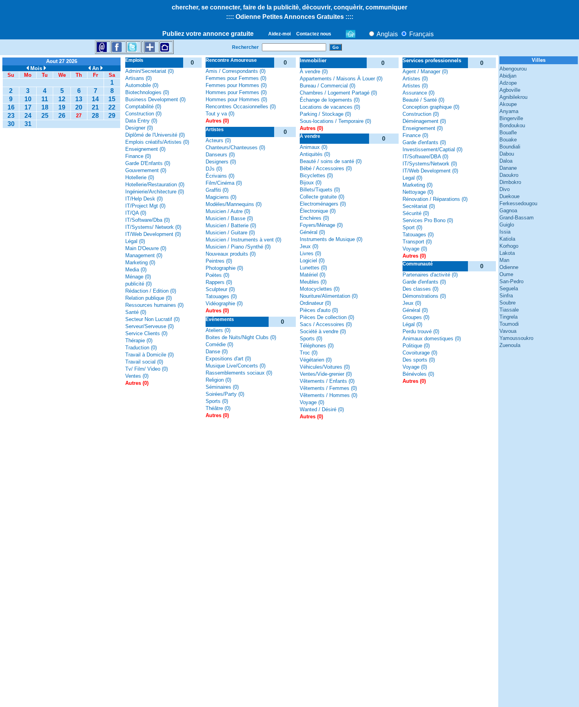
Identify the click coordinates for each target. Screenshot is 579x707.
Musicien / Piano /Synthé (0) (238, 247)
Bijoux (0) (310, 183)
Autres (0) (136, 383)
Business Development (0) (155, 99)
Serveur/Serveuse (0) (149, 326)
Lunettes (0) (313, 268)
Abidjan (507, 76)
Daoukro (508, 175)
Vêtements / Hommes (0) (328, 395)
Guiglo (506, 225)
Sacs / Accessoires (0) (326, 324)
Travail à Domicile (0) (149, 355)
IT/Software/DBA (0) (425, 157)
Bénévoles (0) (418, 374)
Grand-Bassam (516, 218)
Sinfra (506, 296)
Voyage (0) (312, 402)
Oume (506, 274)
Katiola (507, 239)
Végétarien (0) (316, 360)
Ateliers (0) (218, 330)
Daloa (505, 161)
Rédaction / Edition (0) (150, 291)
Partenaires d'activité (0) (430, 275)
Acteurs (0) (218, 140)
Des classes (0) (420, 289)
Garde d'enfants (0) (424, 142)
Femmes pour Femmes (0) (236, 78)
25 (44, 115)
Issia (504, 232)
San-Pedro (511, 281)
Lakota (507, 253)
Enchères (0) (314, 218)
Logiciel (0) (312, 261)
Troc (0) (308, 353)
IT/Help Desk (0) (144, 199)
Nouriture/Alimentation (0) (329, 296)
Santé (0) (135, 312)
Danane (508, 168)
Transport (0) (417, 242)
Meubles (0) (313, 282)
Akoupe (508, 104)
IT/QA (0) (135, 213)
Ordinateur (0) (315, 303)
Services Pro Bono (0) (428, 220)
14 (95, 99)
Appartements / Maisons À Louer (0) (341, 79)
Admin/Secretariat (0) (149, 71)
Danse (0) (217, 351)
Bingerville (511, 118)
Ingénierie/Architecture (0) (154, 192)
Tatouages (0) (221, 296)
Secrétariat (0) (419, 206)
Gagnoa (508, 210)
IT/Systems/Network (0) (430, 164)
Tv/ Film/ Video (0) (146, 369)
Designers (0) (221, 162)
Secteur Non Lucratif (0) (152, 319)
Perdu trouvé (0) (421, 331)
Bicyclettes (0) (316, 175)
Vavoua (507, 331)
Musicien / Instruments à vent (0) (243, 240)
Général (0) (312, 232)
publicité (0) (138, 284)
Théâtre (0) (218, 408)
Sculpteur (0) (220, 289)
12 (61, 99)
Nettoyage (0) (418, 192)
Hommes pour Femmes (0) (236, 92)
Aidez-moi (279, 34)
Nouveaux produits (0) (231, 254)
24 (28, 115)
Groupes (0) (416, 317)
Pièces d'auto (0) (319, 310)
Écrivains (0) (220, 176)
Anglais (386, 34)
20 (78, 107)
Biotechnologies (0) (147, 92)
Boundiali (509, 147)
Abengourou (513, 69)
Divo (504, 189)
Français (421, 34)
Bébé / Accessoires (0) (326, 168)
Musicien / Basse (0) (229, 218)
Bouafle (508, 132)
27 (79, 116)
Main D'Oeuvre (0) (145, 248)
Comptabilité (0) (143, 106)
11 (44, 99)
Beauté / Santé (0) (423, 100)
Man (504, 260)
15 (111, 99)
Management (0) (143, 255)
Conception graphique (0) (431, 107)
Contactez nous (313, 34)
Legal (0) (412, 178)
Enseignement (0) (145, 149)
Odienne (508, 267)
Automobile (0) (141, 85)
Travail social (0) (144, 362)
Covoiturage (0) (420, 353)
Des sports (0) (419, 360)
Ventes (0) (136, 376)
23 (11, 115)
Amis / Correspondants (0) (235, 71)
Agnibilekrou (513, 97)
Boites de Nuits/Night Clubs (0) (241, 337)
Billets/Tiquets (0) (320, 190)
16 (11, 107)
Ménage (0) (138, 277)
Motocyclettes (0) (320, 289)
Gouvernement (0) (145, 170)
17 (28, 107)
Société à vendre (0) (323, 331)
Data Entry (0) (141, 121)
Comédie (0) (219, 344)
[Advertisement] (61, 258)
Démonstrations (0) (424, 296)
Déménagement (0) (424, 121)
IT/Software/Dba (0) (147, 220)
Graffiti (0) (217, 190)
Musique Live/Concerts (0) (235, 366)
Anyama (508, 111)
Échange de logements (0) (330, 100)
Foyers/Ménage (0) (321, 225)
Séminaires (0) (222, 387)
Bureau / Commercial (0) (327, 86)
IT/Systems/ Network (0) (153, 227)
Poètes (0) (217, 275)
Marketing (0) (140, 262)
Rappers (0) (219, 282)
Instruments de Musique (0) (331, 239)
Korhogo (508, 246)
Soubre (507, 303)
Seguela (508, 288)
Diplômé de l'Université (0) (155, 135)
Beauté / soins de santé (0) (331, 161)
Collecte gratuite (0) (322, 197)
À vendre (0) (314, 71)
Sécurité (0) (416, 213)
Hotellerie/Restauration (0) (154, 184)
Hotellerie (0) (139, 177)
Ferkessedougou (518, 203)
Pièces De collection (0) (327, 317)
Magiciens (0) (221, 197)
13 (78, 99)
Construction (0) (143, 114)
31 (28, 124)
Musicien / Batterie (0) (231, 225)
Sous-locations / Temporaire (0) (335, 121)
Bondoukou (512, 125)
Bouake (508, 140)
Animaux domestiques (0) (432, 338)
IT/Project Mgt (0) (145, 206)
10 (28, 99)
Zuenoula (509, 345)
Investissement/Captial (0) (432, 149)
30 (11, 124)
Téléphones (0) (317, 346)
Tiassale (509, 310)
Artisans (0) (138, 78)
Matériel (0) (312, 275)
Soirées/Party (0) (225, 394)
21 (95, 107)
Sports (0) (217, 401)
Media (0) (136, 270)
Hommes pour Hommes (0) (236, 99)
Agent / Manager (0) (425, 71)
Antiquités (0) (315, 154)
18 (44, 107)
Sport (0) (412, 227)
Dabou (506, 154)
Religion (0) (218, 380)
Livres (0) (310, 253)
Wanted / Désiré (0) (322, 409)
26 (61, 115)
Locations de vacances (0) (330, 107)
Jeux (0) (309, 246)
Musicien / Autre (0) (228, 211)
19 (61, 107)
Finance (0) (138, 156)
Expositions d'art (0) (228, 359)
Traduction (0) (141, 348)
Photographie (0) (224, 268)
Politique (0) (416, 346)
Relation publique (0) (148, 298)
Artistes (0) (415, 79)
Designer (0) (139, 128)
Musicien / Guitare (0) (230, 233)
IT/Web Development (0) (153, 234)
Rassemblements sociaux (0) (239, 373)
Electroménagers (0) (323, 204)
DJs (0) (214, 169)
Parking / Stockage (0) (325, 114)
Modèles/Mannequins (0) (234, 204)
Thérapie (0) (138, 340)
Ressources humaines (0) (154, 305)
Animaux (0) (313, 147)
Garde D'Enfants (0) (147, 163)
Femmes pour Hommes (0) (236, 85)
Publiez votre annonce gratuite (208, 33)
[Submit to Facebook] (117, 46)
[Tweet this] (132, 46)
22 (111, 107)
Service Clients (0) (146, 333)
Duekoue (509, 196)
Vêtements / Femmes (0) (328, 388)
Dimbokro (510, 182)
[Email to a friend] (102, 46)
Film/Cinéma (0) (224, 183)
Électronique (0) (318, 211)
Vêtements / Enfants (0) (327, 381)
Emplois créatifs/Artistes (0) (157, 142)
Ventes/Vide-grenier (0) (326, 374)
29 (111, 115)
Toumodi (509, 324)
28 (95, 115)
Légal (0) (135, 241)
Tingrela (508, 317)
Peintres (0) (219, 261)
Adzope (508, 83)
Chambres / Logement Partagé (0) (338, 93)
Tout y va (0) (220, 114)
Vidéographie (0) (224, 303)
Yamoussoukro (516, 338)
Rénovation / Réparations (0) (435, 199)
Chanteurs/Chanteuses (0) (235, 147)
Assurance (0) (418, 93)
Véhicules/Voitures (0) (325, 367)
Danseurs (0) (220, 155)
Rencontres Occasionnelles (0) (241, 106)
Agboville (509, 90)
